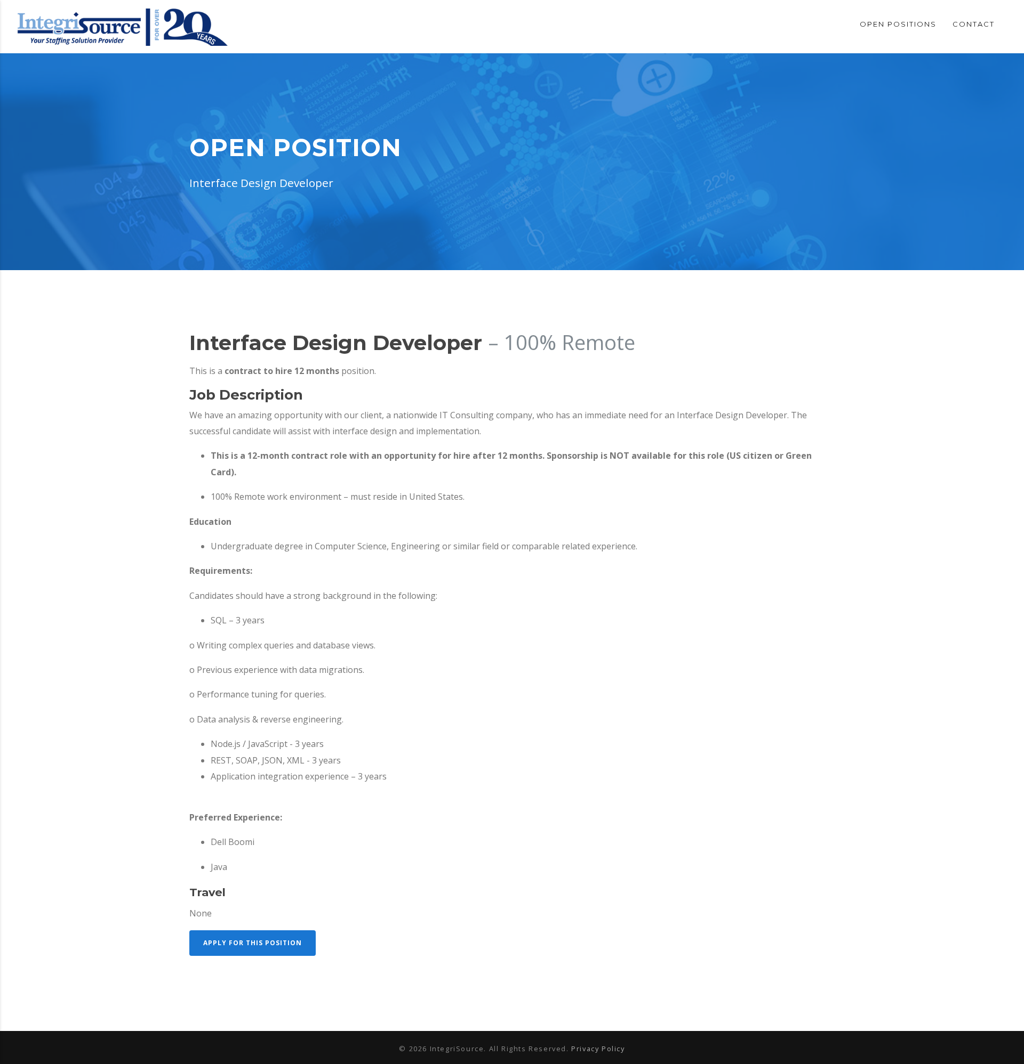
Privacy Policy (598, 1048)
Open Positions (898, 24)
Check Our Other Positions (257, 973)
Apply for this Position (252, 942)
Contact (974, 24)
